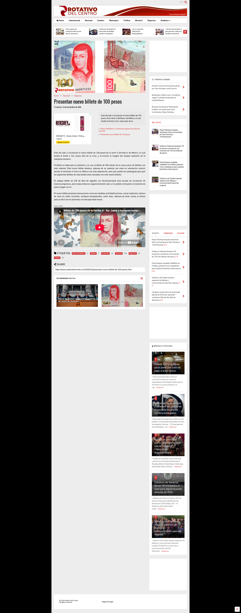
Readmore (160, 387)
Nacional (88, 20)
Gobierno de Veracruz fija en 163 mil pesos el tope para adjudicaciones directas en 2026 (140, 30)
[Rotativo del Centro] (120, 15)
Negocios (152, 20)
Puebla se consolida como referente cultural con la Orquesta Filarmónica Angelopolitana (167, 446)
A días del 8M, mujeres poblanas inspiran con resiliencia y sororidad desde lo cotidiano (73, 30)
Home (61, 20)
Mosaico (139, 20)
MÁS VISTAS (156, 122)
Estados (100, 20)
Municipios (114, 20)
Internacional (74, 20)
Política (127, 20)
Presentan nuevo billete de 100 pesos (115, 134)
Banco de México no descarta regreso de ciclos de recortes (76, 300)
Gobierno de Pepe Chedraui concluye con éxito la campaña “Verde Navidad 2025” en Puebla (107, 30)
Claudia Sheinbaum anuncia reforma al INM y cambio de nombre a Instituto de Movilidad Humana (174, 29)
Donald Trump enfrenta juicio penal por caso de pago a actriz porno (167, 367)
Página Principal (107, 602)
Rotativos (165, 20)
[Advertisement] (99, 330)
